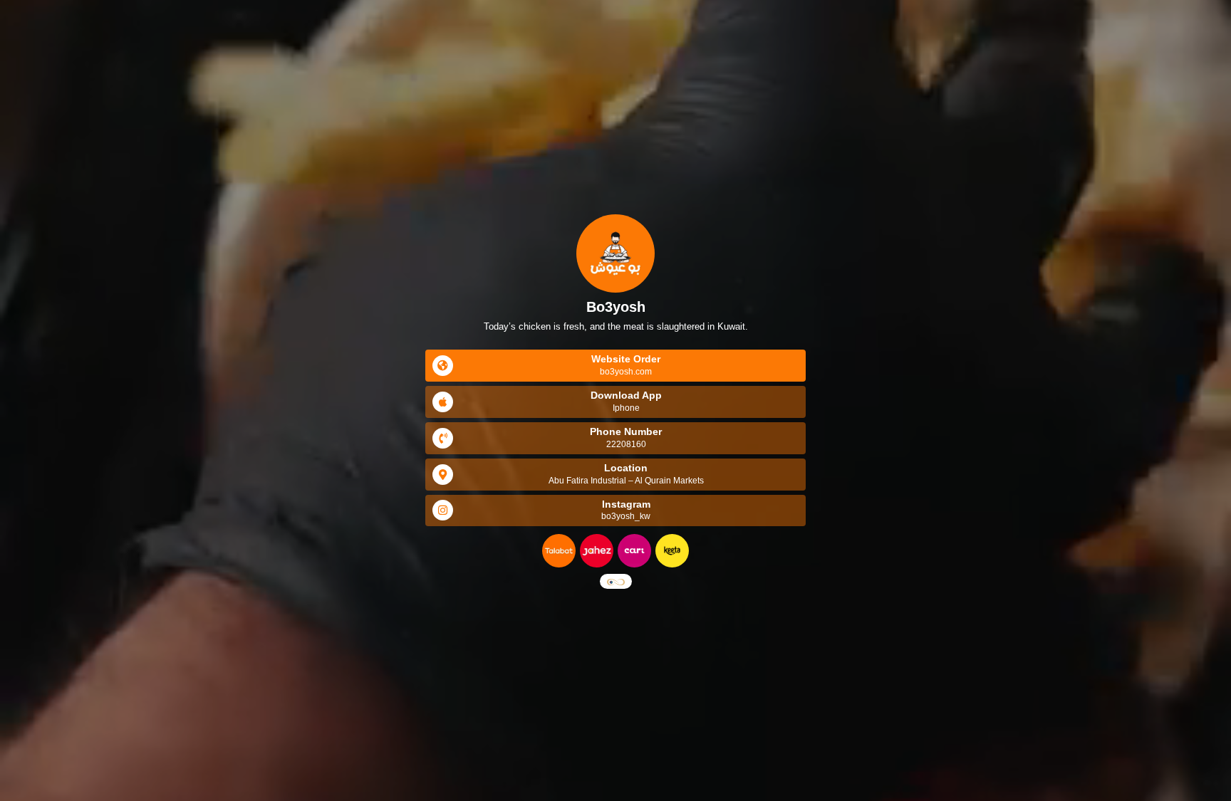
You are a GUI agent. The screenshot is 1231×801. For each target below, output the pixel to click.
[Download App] (442, 402)
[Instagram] (442, 510)
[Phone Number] (442, 438)
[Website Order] (442, 365)
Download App (626, 395)
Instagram (626, 504)
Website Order (625, 359)
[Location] (442, 474)
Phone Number (626, 431)
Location (626, 467)
